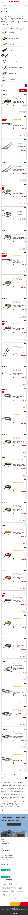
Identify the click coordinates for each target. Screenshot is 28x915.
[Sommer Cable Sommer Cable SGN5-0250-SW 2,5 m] (7, 101)
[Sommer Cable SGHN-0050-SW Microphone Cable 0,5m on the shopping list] (25, 480)
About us (3, 839)
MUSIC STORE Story (6, 843)
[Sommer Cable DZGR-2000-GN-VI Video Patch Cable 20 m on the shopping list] (25, 208)
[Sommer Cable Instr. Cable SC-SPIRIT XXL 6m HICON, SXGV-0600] (7, 351)
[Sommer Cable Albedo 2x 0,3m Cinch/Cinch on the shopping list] (25, 389)
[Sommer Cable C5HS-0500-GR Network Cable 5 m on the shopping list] (25, 162)
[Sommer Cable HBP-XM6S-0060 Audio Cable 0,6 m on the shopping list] (25, 752)
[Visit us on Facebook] (11, 913)
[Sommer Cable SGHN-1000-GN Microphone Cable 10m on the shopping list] (25, 616)
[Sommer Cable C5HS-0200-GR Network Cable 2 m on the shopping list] (25, 139)
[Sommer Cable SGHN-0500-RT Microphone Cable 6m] (7, 578)
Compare (22, 112)
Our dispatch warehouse (7, 855)
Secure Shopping (5, 853)
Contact (2, 907)
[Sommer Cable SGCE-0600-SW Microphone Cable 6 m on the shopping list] (25, 298)
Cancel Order (4, 864)
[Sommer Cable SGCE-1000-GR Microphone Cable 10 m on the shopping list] (25, 276)
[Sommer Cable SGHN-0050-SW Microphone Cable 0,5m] (7, 487)
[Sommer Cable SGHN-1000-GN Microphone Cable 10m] (7, 623)
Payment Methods (5, 850)
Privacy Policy (14, 907)
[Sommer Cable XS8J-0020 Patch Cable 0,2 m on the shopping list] (25, 366)
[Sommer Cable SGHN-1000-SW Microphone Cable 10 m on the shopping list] (25, 457)
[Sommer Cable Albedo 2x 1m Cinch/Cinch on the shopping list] (25, 412)
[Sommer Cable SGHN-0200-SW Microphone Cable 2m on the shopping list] (25, 502)
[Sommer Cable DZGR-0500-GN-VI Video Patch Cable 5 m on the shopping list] (25, 185)
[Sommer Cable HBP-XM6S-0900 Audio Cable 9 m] (7, 736)
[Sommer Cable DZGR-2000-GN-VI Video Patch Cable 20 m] (19, 210)
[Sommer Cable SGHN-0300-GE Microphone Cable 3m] (7, 532)
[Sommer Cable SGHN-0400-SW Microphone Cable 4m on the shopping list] (25, 638)
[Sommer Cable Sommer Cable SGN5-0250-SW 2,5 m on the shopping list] (25, 94)
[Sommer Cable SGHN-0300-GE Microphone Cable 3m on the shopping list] (25, 525)
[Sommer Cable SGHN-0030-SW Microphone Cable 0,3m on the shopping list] (25, 434)
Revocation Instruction (22, 907)
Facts (2, 841)
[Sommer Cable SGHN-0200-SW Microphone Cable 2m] (7, 510)
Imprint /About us (8, 907)
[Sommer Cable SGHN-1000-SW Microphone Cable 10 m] (7, 464)
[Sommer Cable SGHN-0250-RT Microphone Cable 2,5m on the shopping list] (25, 321)
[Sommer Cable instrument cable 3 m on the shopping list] (25, 661)
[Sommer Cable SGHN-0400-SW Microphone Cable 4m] (7, 646)
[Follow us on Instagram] (14, 913)
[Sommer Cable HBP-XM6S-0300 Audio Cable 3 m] (7, 714)
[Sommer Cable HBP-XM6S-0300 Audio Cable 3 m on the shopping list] (25, 706)
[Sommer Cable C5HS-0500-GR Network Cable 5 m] (7, 169)
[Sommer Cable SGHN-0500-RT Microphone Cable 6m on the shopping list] (25, 570)
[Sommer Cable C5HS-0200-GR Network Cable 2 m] (7, 147)
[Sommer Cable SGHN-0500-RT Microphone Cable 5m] (7, 555)
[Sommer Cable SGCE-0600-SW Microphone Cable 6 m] (7, 305)
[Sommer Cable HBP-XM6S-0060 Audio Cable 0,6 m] (7, 759)
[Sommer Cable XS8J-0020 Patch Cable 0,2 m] (7, 373)
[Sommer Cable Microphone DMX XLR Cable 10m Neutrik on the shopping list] (25, 117)
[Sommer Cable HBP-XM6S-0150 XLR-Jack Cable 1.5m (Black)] (7, 691)
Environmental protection (7, 857)
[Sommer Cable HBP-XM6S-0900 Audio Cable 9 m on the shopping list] (25, 729)
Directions (3, 862)
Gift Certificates (5, 859)
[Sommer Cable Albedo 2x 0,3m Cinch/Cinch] (19, 392)
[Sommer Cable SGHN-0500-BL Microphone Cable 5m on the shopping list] (25, 593)
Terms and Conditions (14, 908)
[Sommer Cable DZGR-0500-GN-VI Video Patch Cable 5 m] (19, 187)
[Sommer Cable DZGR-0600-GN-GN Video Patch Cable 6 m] (7, 237)
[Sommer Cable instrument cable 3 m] (7, 668)
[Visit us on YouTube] (17, 913)
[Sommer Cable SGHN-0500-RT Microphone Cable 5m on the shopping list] (25, 548)
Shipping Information (6, 846)
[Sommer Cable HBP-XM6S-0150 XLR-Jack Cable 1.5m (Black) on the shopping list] (25, 684)
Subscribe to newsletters (13, 824)
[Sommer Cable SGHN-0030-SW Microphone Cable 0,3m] (7, 441)
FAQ (2, 848)
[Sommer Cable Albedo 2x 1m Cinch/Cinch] (7, 419)
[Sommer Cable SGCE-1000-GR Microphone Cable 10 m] (7, 283)
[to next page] (26, 86)
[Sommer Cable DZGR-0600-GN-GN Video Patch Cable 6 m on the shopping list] (25, 230)
